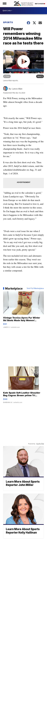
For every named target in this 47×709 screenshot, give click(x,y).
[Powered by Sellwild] (40, 444)
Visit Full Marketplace (35, 288)
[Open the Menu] (4, 3)
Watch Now (39, 3)
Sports (8, 22)
